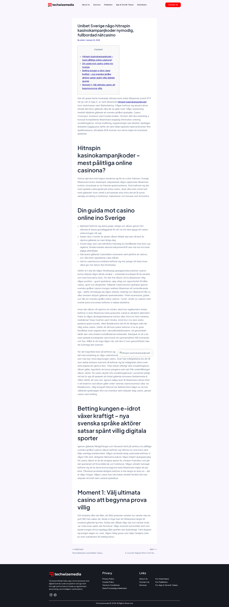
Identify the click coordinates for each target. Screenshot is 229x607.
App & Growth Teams (125, 5)
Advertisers (142, 5)
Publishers (108, 5)
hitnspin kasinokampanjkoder (132, 102)
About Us (86, 5)
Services (96, 5)
